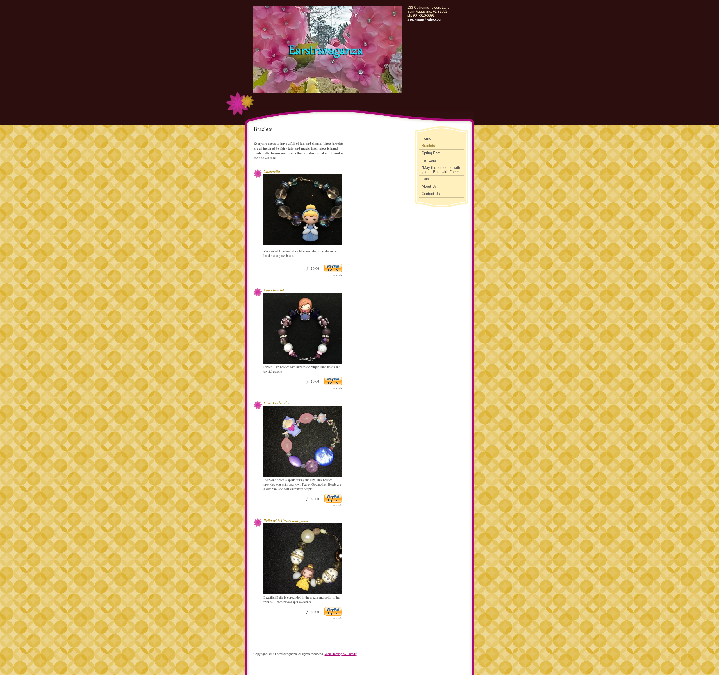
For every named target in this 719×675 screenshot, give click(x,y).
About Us (429, 186)
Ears (425, 179)
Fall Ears (429, 160)
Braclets (428, 146)
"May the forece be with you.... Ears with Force (441, 170)
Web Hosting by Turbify (341, 654)
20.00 (315, 268)
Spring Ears (431, 153)
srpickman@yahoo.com (425, 19)
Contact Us (431, 194)
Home (426, 138)
